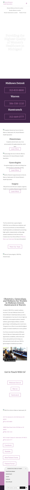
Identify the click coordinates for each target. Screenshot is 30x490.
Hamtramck (12, 239)
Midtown (23, 236)
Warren (5, 239)
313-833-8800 (16, 90)
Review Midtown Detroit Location (15, 8)
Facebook (8, 445)
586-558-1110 (16, 103)
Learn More (15, 149)
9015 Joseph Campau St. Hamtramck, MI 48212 (15, 437)
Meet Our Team (15, 247)
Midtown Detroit (15, 383)
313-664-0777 (16, 116)
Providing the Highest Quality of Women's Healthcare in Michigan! (15, 42)
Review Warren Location (15, 10)
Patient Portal (22, 12)
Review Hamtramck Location (11, 12)
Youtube (7, 451)
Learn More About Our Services (15, 56)
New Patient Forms (11, 457)
